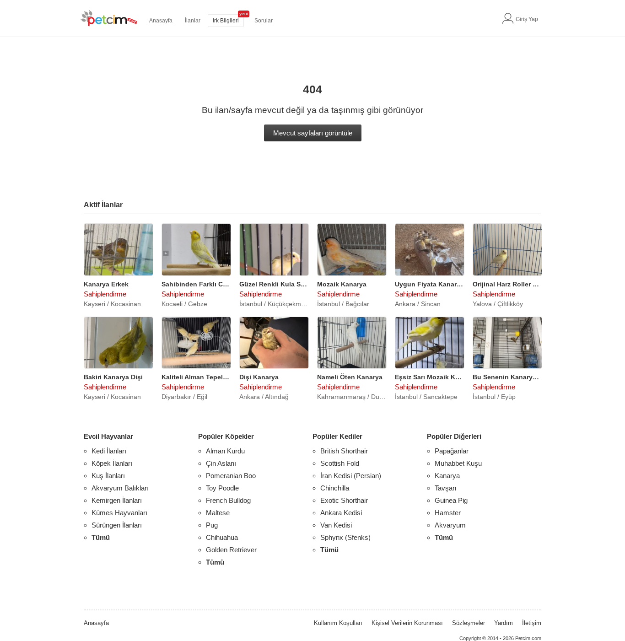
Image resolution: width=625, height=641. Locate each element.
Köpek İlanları (112, 463)
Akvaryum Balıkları (120, 488)
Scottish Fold (339, 463)
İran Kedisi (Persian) (350, 475)
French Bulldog (228, 500)
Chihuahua (222, 537)
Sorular (263, 20)
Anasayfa (160, 20)
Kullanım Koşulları (338, 622)
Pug (212, 525)
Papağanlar (452, 451)
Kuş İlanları (108, 475)
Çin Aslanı (221, 463)
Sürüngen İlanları (117, 525)
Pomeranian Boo (231, 475)
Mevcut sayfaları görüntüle (312, 133)
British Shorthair (344, 451)
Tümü (101, 537)
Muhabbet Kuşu (458, 463)
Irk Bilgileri (226, 20)
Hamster (448, 513)
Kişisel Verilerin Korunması (407, 622)
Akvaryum (450, 525)
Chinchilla (334, 488)
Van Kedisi (336, 525)
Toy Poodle (222, 488)
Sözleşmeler (468, 622)
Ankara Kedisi (341, 513)
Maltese (218, 513)
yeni (243, 13)
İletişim (531, 622)
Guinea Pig (451, 500)
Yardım (503, 622)
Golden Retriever (231, 550)
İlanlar (192, 20)
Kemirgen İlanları (117, 500)
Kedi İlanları (109, 451)
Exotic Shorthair (344, 500)
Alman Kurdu (225, 451)
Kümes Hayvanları (119, 513)
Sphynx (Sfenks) (345, 537)
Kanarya (447, 475)
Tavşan (445, 488)
